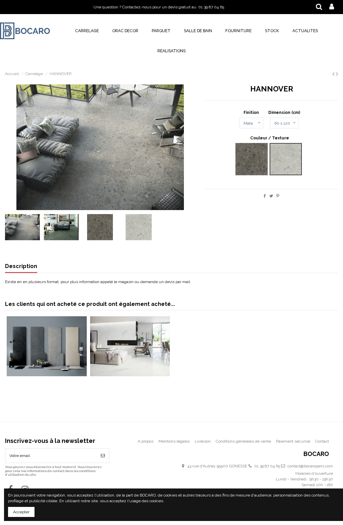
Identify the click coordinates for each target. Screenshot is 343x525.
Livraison (203, 441)
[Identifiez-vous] (331, 7)
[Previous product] (334, 73)
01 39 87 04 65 (267, 466)
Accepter (21, 512)
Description (21, 266)
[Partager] (265, 196)
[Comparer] (47, 350)
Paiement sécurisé (293, 441)
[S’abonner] (103, 456)
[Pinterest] (277, 196)
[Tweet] (271, 196)
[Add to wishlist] (39, 350)
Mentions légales (174, 441)
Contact (322, 441)
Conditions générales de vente (243, 441)
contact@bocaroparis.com (310, 466)
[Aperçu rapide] (55, 350)
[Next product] (337, 73)
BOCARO (316, 454)
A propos (145, 441)
